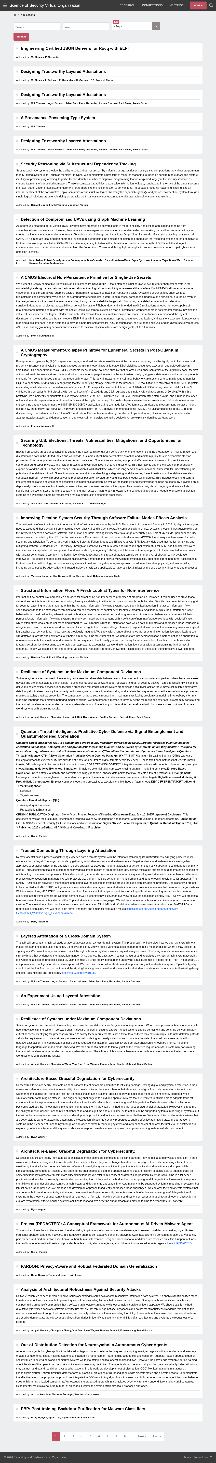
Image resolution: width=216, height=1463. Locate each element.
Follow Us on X (203, 1457)
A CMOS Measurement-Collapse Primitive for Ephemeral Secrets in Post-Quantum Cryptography (99, 352)
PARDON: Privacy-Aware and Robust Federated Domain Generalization (89, 1266)
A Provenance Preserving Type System (58, 117)
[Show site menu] (5, 5)
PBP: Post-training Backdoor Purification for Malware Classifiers (83, 1408)
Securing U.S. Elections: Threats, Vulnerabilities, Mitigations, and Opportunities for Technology (101, 442)
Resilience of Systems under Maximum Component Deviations (81, 671)
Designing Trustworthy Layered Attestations (63, 71)
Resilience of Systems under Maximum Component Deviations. (81, 1019)
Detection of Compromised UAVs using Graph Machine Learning (83, 219)
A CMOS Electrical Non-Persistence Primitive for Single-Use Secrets (86, 277)
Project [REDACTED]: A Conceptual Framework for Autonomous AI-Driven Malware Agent (107, 1224)
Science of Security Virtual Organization (44, 5)
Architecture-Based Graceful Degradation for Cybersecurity (77, 1078)
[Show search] (211, 5)
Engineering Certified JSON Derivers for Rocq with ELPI (75, 48)
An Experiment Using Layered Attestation (60, 996)
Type (116, 22)
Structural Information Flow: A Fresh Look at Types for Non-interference (90, 590)
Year (67, 27)
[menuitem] (127, 5)
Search (19, 27)
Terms (187, 1457)
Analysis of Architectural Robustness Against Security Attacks (81, 1289)
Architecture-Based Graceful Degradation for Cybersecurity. (78, 1151)
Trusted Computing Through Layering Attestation (68, 850)
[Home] (15, 15)
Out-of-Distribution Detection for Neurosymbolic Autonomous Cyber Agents (94, 1345)
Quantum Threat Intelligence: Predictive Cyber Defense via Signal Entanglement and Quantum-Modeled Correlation (102, 734)
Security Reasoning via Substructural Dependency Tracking (78, 164)
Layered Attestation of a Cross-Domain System (66, 936)
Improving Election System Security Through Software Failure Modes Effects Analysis (104, 518)
